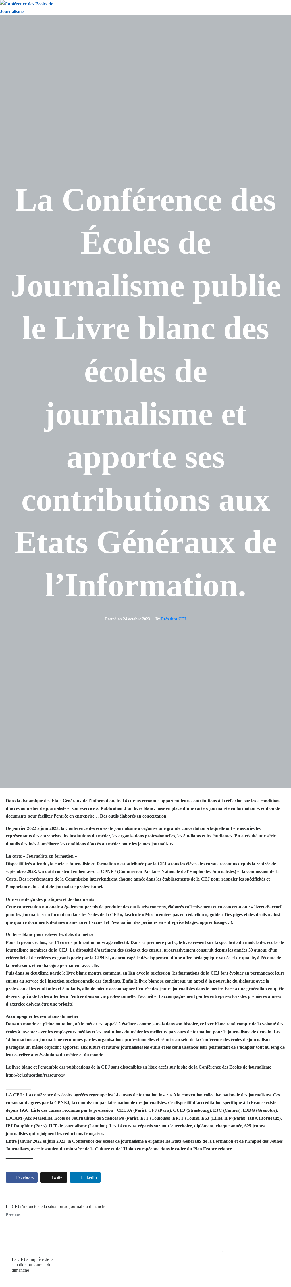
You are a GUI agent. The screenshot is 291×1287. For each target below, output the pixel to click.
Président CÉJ (173, 619)
